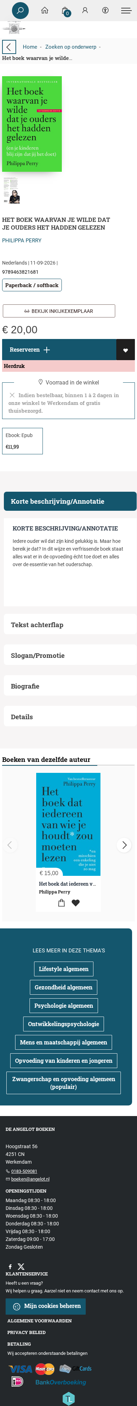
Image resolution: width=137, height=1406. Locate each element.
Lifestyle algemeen (64, 968)
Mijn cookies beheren (52, 1305)
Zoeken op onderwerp (70, 47)
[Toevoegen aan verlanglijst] (125, 349)
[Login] (85, 11)
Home (30, 47)
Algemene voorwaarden (39, 1320)
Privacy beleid (26, 1332)
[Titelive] (68, 1398)
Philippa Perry (21, 240)
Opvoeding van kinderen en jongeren (63, 1060)
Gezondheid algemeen (63, 987)
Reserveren (24, 349)
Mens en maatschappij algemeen (63, 1042)
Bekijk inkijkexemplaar (61, 311)
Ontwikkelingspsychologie (63, 1024)
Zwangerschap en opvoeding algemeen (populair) (63, 1082)
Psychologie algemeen (63, 1005)
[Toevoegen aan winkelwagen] (61, 903)
